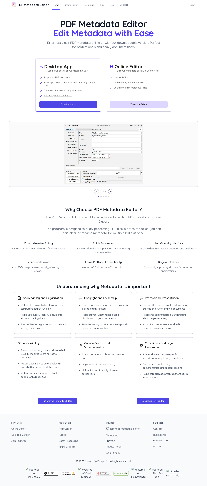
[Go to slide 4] (106, 196)
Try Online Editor (138, 104)
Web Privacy (113, 452)
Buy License (160, 434)
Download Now (68, 104)
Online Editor (71, 5)
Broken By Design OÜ (97, 461)
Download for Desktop (153, 401)
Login (192, 5)
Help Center (65, 428)
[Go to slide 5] (108, 196)
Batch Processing (68, 440)
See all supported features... (58, 95)
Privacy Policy (114, 446)
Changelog (112, 435)
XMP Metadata (67, 446)
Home (56, 5)
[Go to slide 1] (98, 196)
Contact (124, 4)
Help (112, 5)
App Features (19, 440)
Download (89, 5)
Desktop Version (20, 434)
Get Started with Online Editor (57, 401)
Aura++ (157, 446)
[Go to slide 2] (101, 196)
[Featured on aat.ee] (121, 473)
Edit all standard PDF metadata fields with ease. (38, 248)
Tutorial (63, 434)
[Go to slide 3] (103, 196)
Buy (102, 5)
